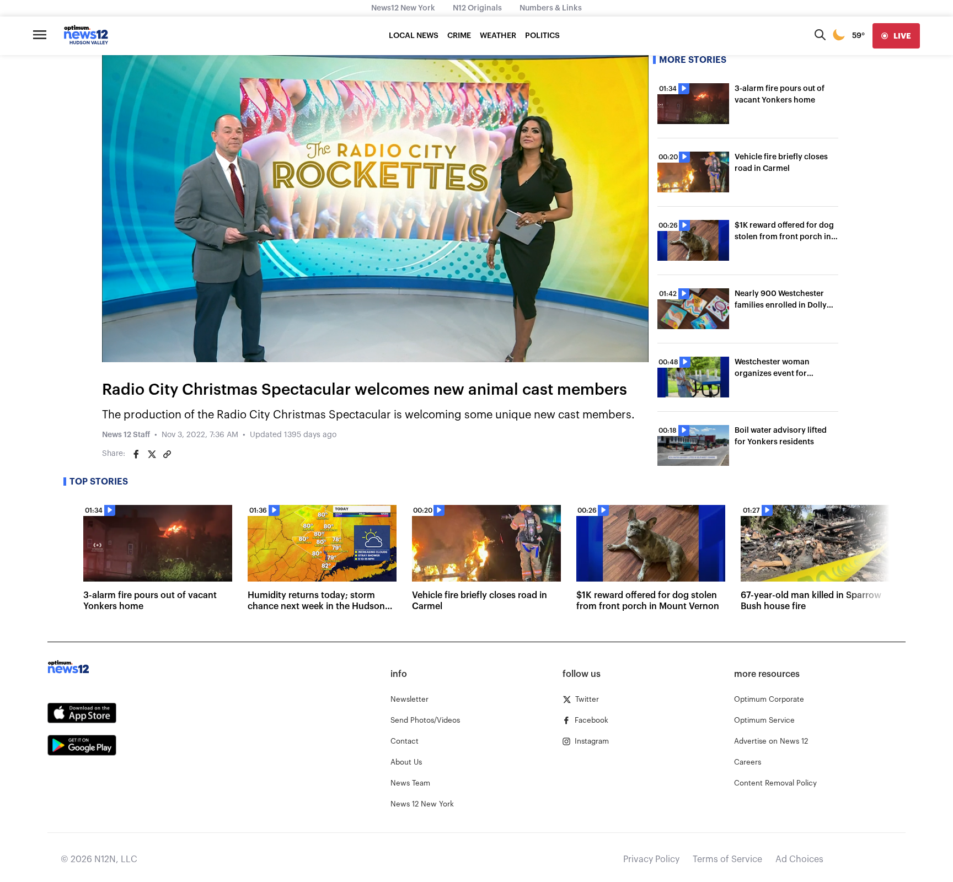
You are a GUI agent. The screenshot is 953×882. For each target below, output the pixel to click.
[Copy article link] (167, 454)
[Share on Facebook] (136, 454)
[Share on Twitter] (151, 454)
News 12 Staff (126, 435)
